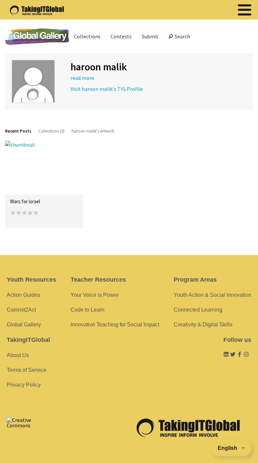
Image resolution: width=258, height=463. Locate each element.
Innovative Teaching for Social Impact (115, 324)
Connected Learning (198, 310)
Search (181, 36)
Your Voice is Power (95, 295)
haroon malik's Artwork (93, 131)
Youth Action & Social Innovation (212, 295)
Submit (150, 36)
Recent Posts (18, 131)
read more (82, 77)
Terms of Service (26, 370)
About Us (18, 355)
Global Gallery (37, 36)
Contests (121, 36)
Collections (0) (51, 131)
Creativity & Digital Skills (203, 324)
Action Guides (23, 295)
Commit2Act (21, 310)
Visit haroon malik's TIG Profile (107, 88)
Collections (87, 36)
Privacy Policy (24, 385)
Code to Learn (87, 310)
